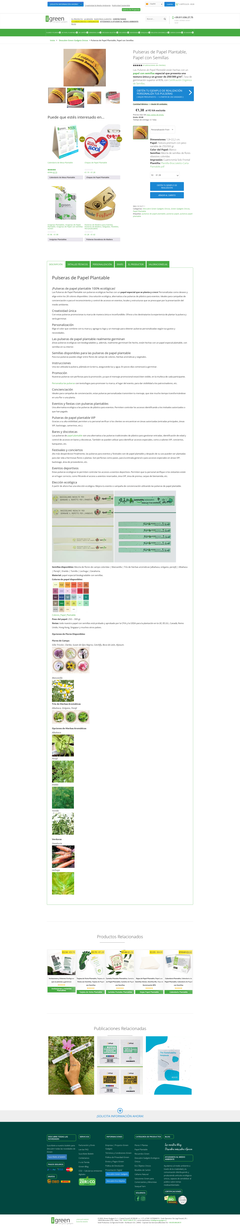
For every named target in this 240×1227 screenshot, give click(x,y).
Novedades (134, 32)
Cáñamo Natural (141, 1174)
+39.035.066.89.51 (174, 1223)
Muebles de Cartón (143, 1170)
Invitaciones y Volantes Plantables (62, 989)
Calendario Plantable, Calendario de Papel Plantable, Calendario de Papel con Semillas (178, 981)
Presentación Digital (113, 1170)
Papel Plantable (139, 211)
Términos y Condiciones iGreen (118, 1153)
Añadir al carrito (167, 195)
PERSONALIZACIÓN (102, 264)
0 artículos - (186, 4)
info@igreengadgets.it (158, 1220)
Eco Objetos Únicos (143, 1165)
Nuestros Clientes (103, 19)
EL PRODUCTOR (136, 264)
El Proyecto (77, 19)
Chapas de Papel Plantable (97, 177)
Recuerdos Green (142, 1153)
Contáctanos (119, 19)
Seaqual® (144, 32)
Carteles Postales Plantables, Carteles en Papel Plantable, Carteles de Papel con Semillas (120, 981)
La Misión (88, 19)
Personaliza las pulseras (63, 383)
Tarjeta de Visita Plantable (91, 992)
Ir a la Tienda (84, 1162)
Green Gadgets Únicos (180, 209)
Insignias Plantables (57, 239)
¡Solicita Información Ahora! (64, 4)
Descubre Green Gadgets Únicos (73, 40)
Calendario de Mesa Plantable (62, 177)
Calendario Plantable (179, 992)
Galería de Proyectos (131, 9)
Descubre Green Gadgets (117, 1174)
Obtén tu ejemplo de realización (167, 186)
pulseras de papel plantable (154, 214)
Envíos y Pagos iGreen (114, 1161)
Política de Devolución (114, 1165)
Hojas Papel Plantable (149, 992)
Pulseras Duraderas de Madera (99, 239)
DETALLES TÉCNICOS (78, 264)
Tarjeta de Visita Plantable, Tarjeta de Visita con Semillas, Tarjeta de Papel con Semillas (91, 981)
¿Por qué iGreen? (82, 1219)
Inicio (52, 40)
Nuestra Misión (82, 1222)
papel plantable (75, 435)
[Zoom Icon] (85, 67)
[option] (85, 67)
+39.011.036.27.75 (183, 17)
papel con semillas (144, 73)
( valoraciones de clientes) (154, 65)
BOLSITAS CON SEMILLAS (159, 32)
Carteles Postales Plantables (120, 992)
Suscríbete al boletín (57, 1157)
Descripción (56, 264)
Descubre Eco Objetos (116, 1181)
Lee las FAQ (83, 1149)
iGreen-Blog (83, 1166)
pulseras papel (172, 214)
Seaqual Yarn (140, 1186)
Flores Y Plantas (141, 1145)
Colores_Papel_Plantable (64, 615)
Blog (73, 24)
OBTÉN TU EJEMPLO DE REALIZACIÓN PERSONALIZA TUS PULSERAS (160, 93)
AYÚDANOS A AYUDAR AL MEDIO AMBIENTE (119, 21)
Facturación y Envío (87, 1145)
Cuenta (170, 4)
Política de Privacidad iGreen (117, 1157)
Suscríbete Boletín (86, 1153)
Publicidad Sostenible (121, 5)
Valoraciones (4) (158, 264)
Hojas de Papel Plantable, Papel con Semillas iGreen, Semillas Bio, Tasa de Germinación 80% (149, 981)
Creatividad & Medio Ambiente (98, 5)
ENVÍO (120, 264)
